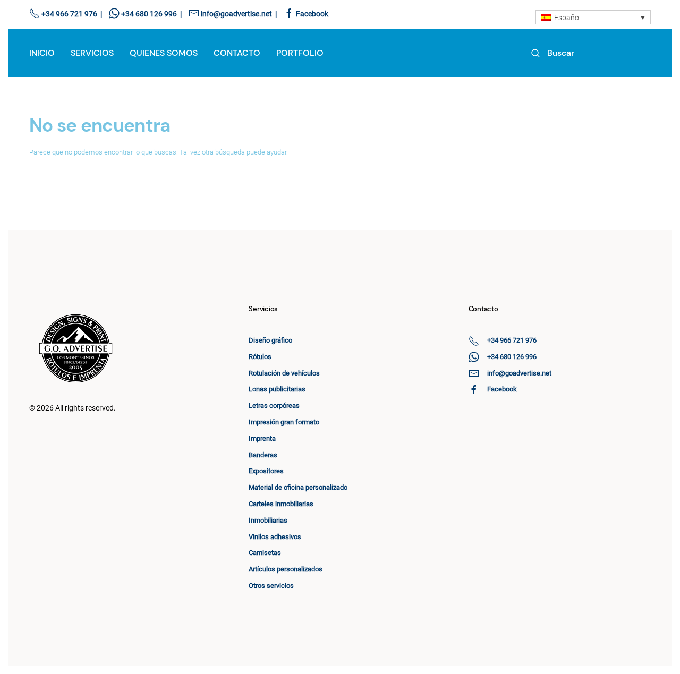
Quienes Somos (164, 52)
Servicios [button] (92, 52)
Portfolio (300, 52)
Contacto (237, 52)
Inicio (42, 52)
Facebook (312, 14)
